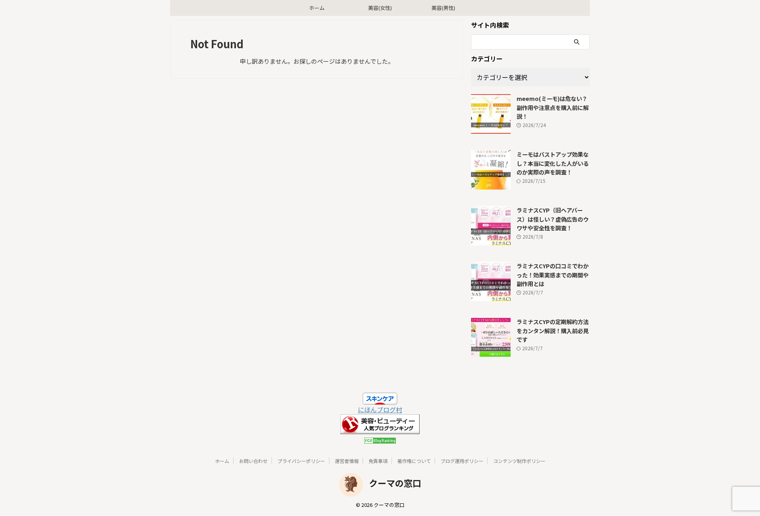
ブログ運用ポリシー (462, 460)
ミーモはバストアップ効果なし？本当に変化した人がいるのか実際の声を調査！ (553, 163)
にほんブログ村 (380, 409)
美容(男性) (443, 7)
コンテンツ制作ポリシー (519, 460)
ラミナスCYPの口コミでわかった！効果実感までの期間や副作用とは (553, 275)
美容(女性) (380, 7)
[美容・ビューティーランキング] (380, 429)
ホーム (317, 7)
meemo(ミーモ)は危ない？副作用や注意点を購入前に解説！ (553, 107)
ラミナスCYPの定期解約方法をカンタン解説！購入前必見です (553, 330)
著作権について (414, 460)
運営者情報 (347, 460)
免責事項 (378, 460)
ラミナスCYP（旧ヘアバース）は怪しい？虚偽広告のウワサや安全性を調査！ (553, 219)
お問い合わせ (253, 460)
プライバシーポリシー (301, 460)
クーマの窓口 (395, 482)
